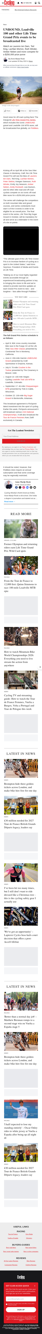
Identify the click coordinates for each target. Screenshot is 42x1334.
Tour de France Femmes (14, 417)
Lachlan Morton (27, 179)
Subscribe (28, 3)
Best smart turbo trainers (11, 1251)
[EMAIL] (35, 487)
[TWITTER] (20, 487)
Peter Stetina (8, 181)
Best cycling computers (31, 1251)
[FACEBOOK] (17, 487)
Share (8, 111)
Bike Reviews (31, 1261)
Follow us (23, 111)
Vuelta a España (13, 1238)
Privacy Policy (28, 1317)
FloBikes (34, 128)
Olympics (29, 1238)
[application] (21, 239)
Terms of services (28, 447)
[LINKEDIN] (28, 487)
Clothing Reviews (31, 1265)
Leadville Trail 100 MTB (22, 380)
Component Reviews (11, 1265)
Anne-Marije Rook (18, 59)
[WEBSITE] (31, 487)
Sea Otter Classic (17, 349)
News (5, 24)
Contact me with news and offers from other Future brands (21, 1304)
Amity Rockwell (16, 187)
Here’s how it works (23, 67)
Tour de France (13, 1234)
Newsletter (35, 111)
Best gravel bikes (31, 1247)
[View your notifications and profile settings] (18, 3)
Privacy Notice (29, 449)
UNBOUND (30, 123)
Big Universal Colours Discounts (26, 10)
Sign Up (21, 1310)
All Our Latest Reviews (11, 1261)
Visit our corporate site (31, 1325)
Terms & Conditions (19, 1319)
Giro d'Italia (29, 1234)
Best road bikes (11, 1247)
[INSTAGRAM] (24, 487)
